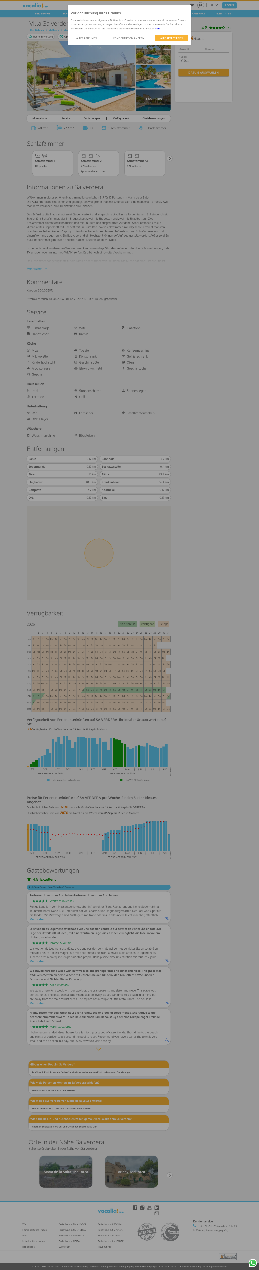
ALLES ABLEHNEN (86, 38)
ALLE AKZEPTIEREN (171, 38)
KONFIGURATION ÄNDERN (128, 38)
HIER (157, 28)
